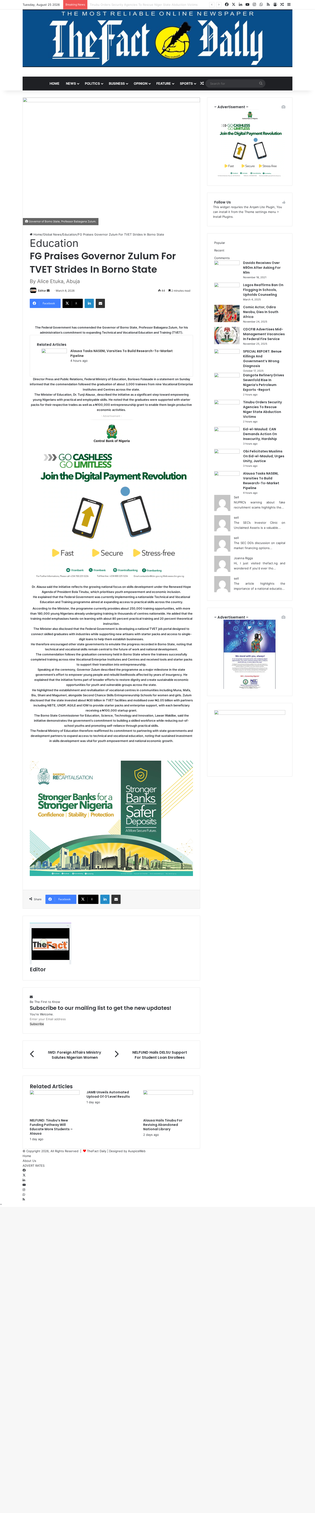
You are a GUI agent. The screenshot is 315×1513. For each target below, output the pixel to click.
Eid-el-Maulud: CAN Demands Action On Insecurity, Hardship (134, 4)
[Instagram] (24, 1190)
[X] (24, 1175)
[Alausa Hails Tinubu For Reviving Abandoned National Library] (168, 1093)
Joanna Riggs (243, 558)
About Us (29, 1161)
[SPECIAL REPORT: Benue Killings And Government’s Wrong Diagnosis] (227, 352)
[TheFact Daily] (157, 38)
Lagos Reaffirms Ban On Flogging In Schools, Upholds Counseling (263, 290)
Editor (42, 290)
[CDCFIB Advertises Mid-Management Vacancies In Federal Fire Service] (227, 343)
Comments (222, 258)
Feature (163, 83)
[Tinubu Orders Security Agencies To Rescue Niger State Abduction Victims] (227, 403)
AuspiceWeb (137, 1151)
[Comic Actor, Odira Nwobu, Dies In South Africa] (227, 321)
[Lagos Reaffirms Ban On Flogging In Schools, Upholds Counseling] (227, 286)
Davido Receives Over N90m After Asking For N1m (262, 267)
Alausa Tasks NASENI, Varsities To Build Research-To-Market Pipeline (261, 480)
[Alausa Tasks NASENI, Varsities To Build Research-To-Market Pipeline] (54, 352)
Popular (219, 243)
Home (54, 83)
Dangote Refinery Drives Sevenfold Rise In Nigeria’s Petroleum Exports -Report (263, 382)
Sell (236, 497)
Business (117, 83)
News (71, 83)
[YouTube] (24, 1185)
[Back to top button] (1, 1204)
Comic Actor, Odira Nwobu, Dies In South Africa (260, 312)
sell (236, 517)
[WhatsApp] (24, 1194)
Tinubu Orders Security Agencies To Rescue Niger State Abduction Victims (262, 409)
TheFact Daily (96, 1151)
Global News (52, 234)
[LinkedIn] (89, 303)
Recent (219, 250)
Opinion (140, 83)
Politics (92, 83)
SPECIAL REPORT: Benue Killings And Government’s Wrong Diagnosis (262, 358)
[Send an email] (48, 290)
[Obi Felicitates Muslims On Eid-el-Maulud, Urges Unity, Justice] (227, 452)
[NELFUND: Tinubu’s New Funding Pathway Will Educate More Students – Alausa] (55, 1093)
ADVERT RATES (34, 1165)
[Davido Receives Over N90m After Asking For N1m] (227, 264)
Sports (186, 83)
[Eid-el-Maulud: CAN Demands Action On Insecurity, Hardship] (227, 430)
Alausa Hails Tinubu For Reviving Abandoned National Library (162, 1124)
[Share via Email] (100, 303)
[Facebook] (24, 1170)
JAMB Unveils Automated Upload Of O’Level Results (108, 1094)
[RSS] (24, 1199)
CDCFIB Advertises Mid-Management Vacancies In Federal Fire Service (264, 334)
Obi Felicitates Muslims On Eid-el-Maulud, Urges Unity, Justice (263, 456)
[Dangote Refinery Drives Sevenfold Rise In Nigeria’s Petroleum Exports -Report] (227, 376)
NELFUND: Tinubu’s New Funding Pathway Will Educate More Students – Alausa (51, 1127)
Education (69, 234)
